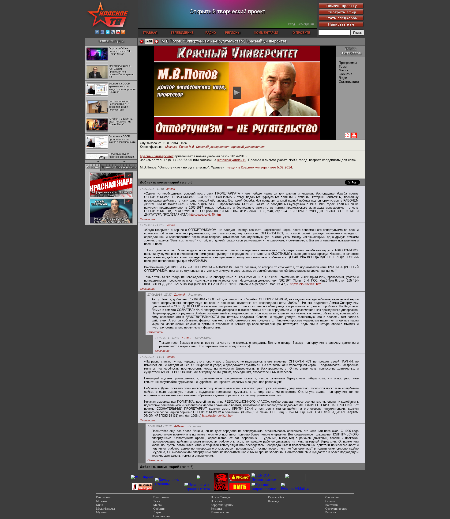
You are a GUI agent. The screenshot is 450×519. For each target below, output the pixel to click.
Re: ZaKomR (203, 338)
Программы (348, 63)
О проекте (332, 497)
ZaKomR (179, 294)
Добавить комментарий (159, 182)
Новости (216, 501)
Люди (343, 78)
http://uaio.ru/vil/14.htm (217, 415)
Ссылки (330, 501)
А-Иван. (187, 338)
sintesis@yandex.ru (231, 160)
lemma (170, 189)
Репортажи (103, 497)
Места (343, 70)
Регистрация (306, 24)
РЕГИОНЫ (232, 32)
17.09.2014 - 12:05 (152, 225)
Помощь (273, 501)
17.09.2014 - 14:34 (152, 357)
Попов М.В (186, 147)
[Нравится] (156, 41)
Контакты (331, 505)
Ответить (147, 219)
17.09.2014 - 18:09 (167, 338)
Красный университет (212, 147)
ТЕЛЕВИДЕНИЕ (182, 32)
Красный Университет (156, 156)
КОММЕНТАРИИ (266, 32)
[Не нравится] (141, 41)
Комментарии (220, 512)
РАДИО (210, 32)
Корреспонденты (222, 505)
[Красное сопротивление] (265, 489)
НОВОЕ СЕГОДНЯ (111, 41)
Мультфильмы (105, 508)
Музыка (101, 512)
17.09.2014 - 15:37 (159, 294)
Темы (343, 66)
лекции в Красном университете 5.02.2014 (259, 167)
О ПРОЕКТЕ (301, 32)
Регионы (216, 508)
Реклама (330, 512)
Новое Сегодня (221, 497)
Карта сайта (276, 497)
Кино (99, 505)
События (345, 74)
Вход (291, 24)
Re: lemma (195, 294)
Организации (349, 81)
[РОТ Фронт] (142, 477)
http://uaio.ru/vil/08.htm (305, 284)
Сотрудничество (336, 508)
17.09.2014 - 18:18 (159, 426)
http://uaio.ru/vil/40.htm (205, 214)
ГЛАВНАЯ (150, 32)
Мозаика (171, 147)
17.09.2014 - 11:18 (152, 189)
